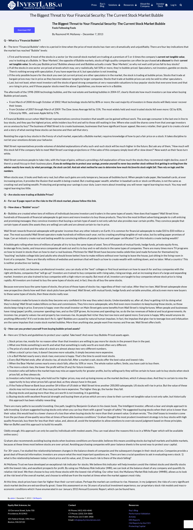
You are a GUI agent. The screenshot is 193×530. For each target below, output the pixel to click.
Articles (132, 516)
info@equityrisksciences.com (87, 520)
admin (12, 498)
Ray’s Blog (133, 510)
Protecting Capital (137, 526)
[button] (181, 5)
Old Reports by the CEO (140, 523)
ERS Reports (134, 520)
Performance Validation (139, 513)
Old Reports (37, 498)
